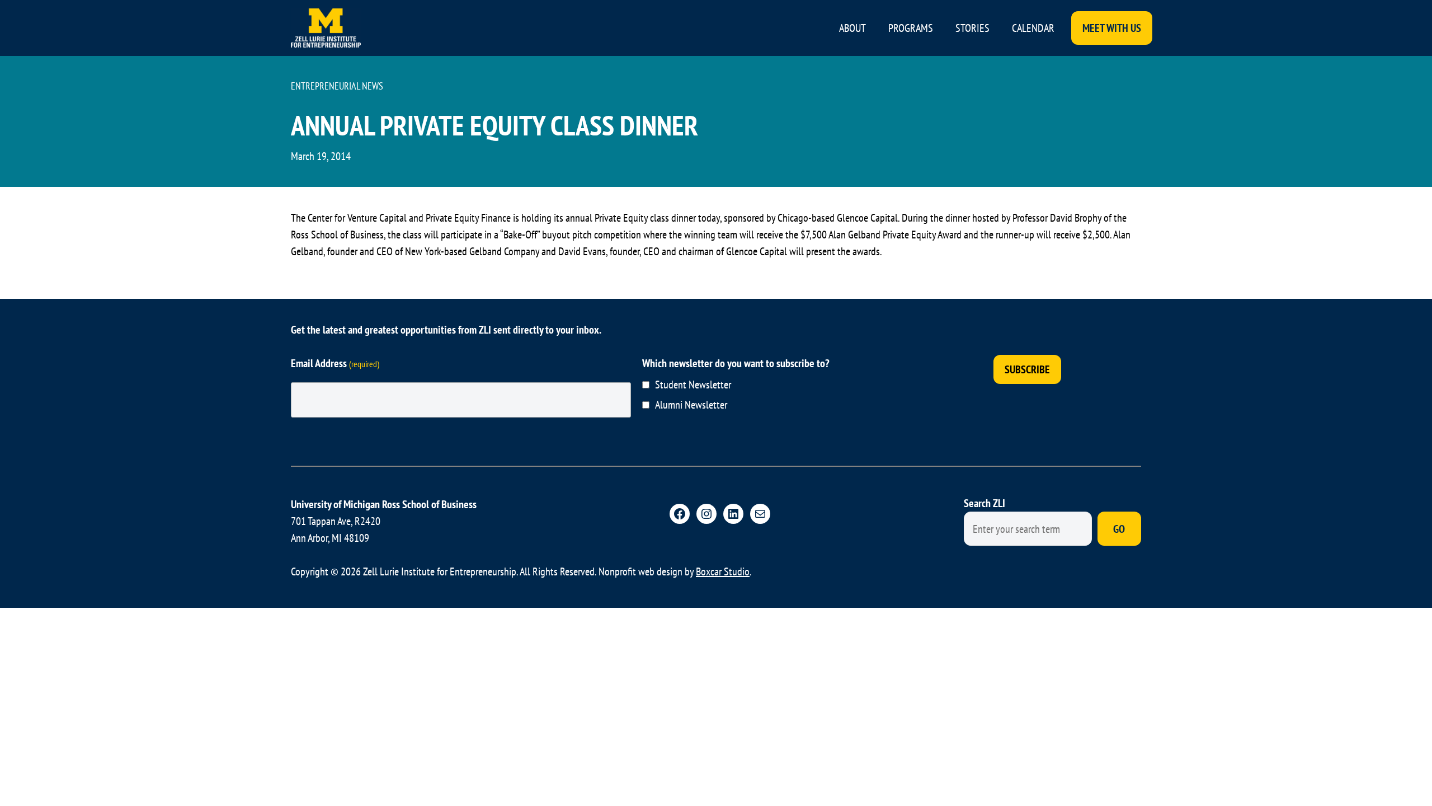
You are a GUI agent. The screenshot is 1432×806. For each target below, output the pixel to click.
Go (1119, 529)
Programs (910, 28)
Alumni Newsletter (691, 404)
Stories (972, 28)
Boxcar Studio (723, 571)
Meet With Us (1111, 28)
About (852, 28)
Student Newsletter (693, 384)
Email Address (335, 363)
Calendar (1033, 28)
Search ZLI (984, 503)
